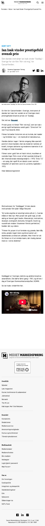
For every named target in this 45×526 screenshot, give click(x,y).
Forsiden (4, 9)
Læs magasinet (7, 389)
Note (10, 9)
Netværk (5, 399)
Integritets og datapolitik (10, 486)
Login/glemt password (10, 463)
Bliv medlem (6, 456)
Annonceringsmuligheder (10, 429)
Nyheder (4, 385)
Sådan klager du (7, 500)
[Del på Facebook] (38, 70)
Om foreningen (7, 479)
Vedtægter (5, 460)
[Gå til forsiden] (5, 2)
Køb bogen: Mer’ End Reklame (12, 406)
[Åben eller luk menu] (42, 2)
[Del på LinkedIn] (42, 70)
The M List (5, 403)
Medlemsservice (7, 426)
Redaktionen (6, 422)
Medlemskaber (7, 449)
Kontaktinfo (6, 419)
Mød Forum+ (6, 467)
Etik (3, 493)
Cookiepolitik (6, 483)
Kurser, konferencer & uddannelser (14, 392)
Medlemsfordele (7, 453)
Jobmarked (6, 396)
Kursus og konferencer (10, 433)
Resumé (14, 120)
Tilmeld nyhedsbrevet (9, 437)
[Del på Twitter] (33, 70)
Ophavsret (5, 497)
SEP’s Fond (6, 504)
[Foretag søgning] (37, 2)
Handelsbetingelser (8, 490)
